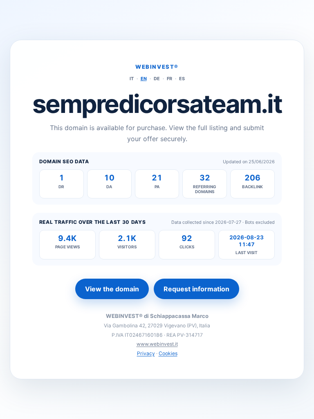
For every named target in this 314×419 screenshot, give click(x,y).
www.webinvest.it (157, 344)
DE (157, 78)
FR (169, 78)
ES (182, 78)
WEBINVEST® (157, 66)
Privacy (146, 353)
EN (144, 78)
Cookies (168, 353)
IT (132, 78)
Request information (196, 289)
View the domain (112, 289)
